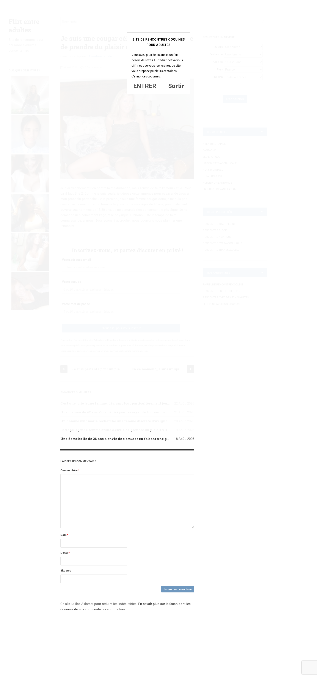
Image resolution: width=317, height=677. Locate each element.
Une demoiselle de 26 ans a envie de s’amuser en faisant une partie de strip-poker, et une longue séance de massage (159, 438)
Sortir (176, 86)
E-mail (65, 552)
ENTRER (144, 86)
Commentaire (69, 470)
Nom (64, 535)
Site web (65, 570)
